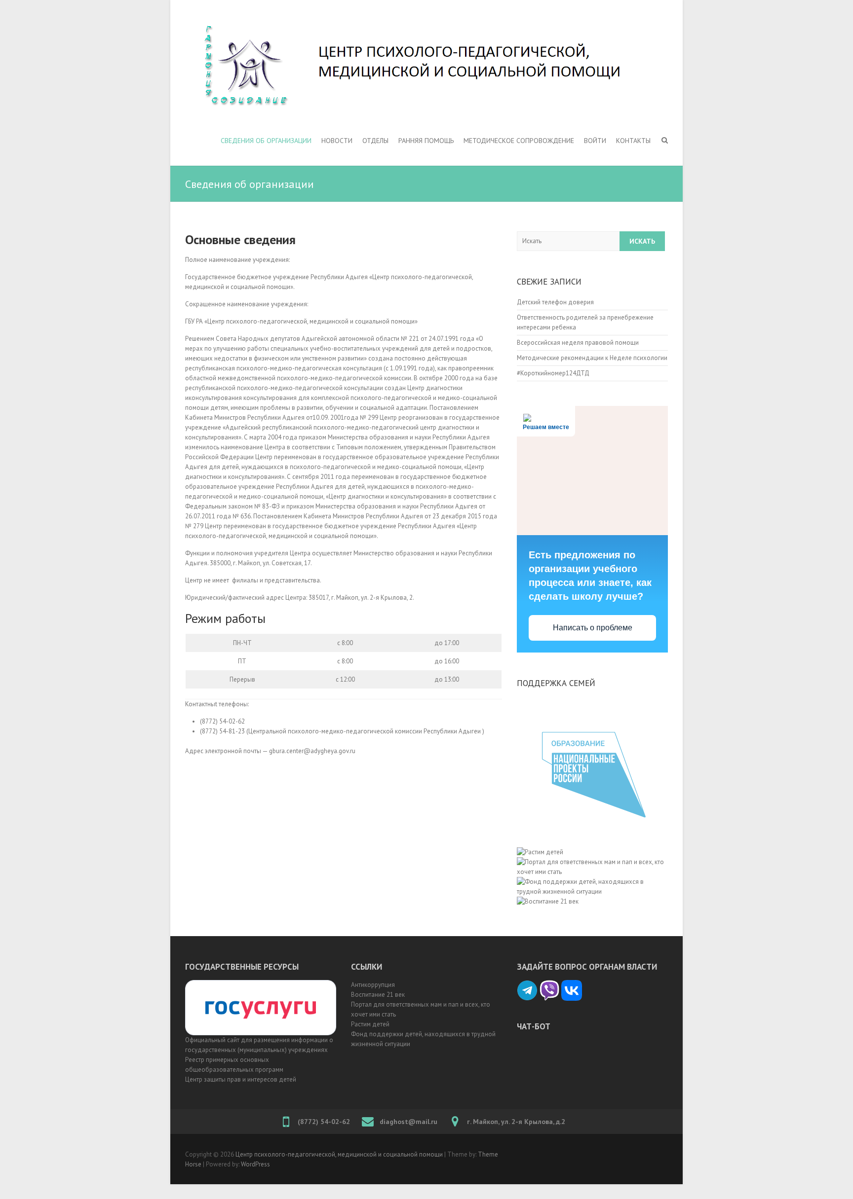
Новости (336, 140)
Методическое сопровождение (519, 140)
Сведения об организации (266, 140)
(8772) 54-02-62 (324, 1121)
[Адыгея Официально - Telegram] (527, 985)
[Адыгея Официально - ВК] (571, 985)
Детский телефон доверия (555, 302)
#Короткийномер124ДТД (553, 373)
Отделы (375, 140)
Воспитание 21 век (378, 994)
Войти (595, 140)
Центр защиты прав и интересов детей (240, 1079)
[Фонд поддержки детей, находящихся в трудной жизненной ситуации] (592, 881)
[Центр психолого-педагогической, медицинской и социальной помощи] (426, 66)
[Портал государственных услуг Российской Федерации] (260, 985)
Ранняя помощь (426, 140)
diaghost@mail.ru (408, 1121)
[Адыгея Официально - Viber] (549, 985)
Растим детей (370, 1024)
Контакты (633, 140)
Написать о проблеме (592, 627)
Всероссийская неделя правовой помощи (578, 342)
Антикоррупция (373, 985)
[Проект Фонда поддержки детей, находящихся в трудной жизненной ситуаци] (592, 862)
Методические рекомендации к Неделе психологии (592, 358)
